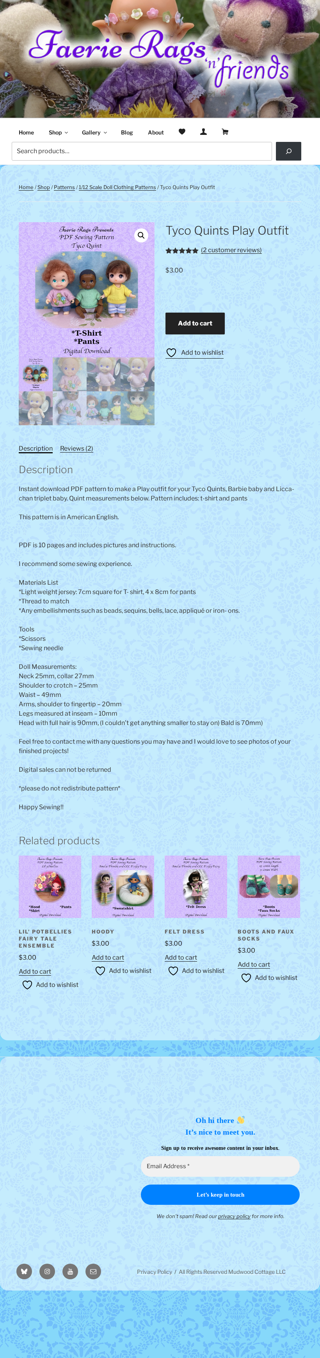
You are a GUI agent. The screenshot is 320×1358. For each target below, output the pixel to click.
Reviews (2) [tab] (76, 448)
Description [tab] (36, 448)
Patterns (64, 187)
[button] (141, 235)
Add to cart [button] (35, 971)
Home (26, 132)
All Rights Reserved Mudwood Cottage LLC (232, 1271)
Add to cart (195, 323)
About (156, 132)
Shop (55, 132)
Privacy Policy (154, 1271)
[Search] (288, 151)
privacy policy (234, 1216)
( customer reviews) (231, 250)
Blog (127, 132)
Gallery (91, 132)
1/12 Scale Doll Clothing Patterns (117, 187)
